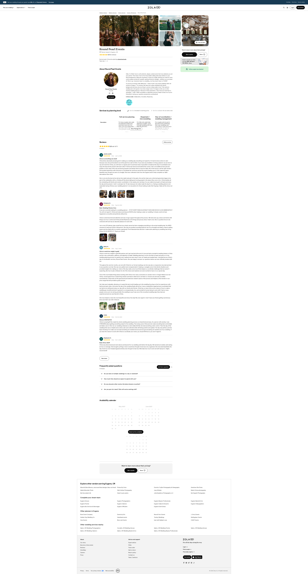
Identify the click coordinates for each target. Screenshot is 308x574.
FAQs (129, 545)
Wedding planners (112, 12)
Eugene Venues (84, 501)
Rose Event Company (86, 514)
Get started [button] (300, 7)
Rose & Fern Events (159, 514)
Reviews (82, 547)
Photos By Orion (121, 487)
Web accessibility (109, 570)
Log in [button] (292, 7)
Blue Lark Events (122, 520)
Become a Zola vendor (86, 545)
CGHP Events (195, 520)
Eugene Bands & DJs (197, 501)
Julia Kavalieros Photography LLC (163, 493)
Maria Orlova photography (198, 490)
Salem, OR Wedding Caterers (88, 531)
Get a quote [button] (111, 97)
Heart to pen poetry (122, 493)
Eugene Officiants (122, 506)
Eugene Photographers (123, 501)
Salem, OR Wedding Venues (199, 528)
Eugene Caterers (122, 504)
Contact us (131, 555)
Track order (131, 547)
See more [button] (104, 358)
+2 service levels (122, 59)
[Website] (113, 93)
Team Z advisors (133, 557)
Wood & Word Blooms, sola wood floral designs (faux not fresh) (98, 487)
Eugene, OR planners (131, 12)
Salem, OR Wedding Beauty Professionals (166, 531)
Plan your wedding (8, 7)
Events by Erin (121, 514)
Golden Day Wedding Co (87, 517)
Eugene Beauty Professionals (162, 501)
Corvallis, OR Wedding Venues (126, 528)
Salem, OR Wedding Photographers (90, 528)
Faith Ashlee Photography (124, 490)
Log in (184, 547)
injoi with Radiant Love (160, 520)
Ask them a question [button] (163, 367)
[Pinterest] (186, 563)
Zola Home (294, 2)
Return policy (132, 552)
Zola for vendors (301, 2)
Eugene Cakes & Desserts (161, 504)
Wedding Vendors (103, 12)
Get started (187, 557)
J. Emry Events (195, 514)
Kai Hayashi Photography (198, 493)
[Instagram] (110, 93)
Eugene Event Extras (160, 506)
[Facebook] (184, 563)
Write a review (167, 142)
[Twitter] (189, 563)
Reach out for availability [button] (135, 432)
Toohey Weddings (159, 517)
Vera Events (83, 520)
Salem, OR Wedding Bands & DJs (126, 531)
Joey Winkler (158, 490)
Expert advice (20, 7)
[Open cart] (287, 7)
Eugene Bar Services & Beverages (90, 506)
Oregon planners (121, 12)
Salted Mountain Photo (86, 490)
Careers (82, 552)
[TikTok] (194, 563)
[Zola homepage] (154, 8)
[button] (200, 42)
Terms (190, 63)
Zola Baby (288, 2)
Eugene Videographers (197, 504)
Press (81, 555)
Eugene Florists (84, 504)
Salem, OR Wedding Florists (162, 528)
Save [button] (141, 470)
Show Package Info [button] (136, 128)
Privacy (82, 570)
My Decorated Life (85, 493)
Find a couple (31, 7)
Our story (83, 542)
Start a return (132, 550)
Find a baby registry (188, 551)
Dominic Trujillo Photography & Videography (166, 487)
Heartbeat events (122, 517)
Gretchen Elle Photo (196, 487)
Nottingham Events (196, 517)
